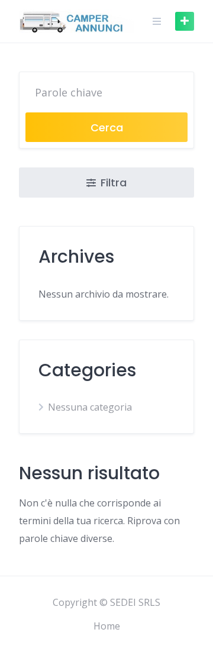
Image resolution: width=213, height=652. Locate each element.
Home (106, 625)
